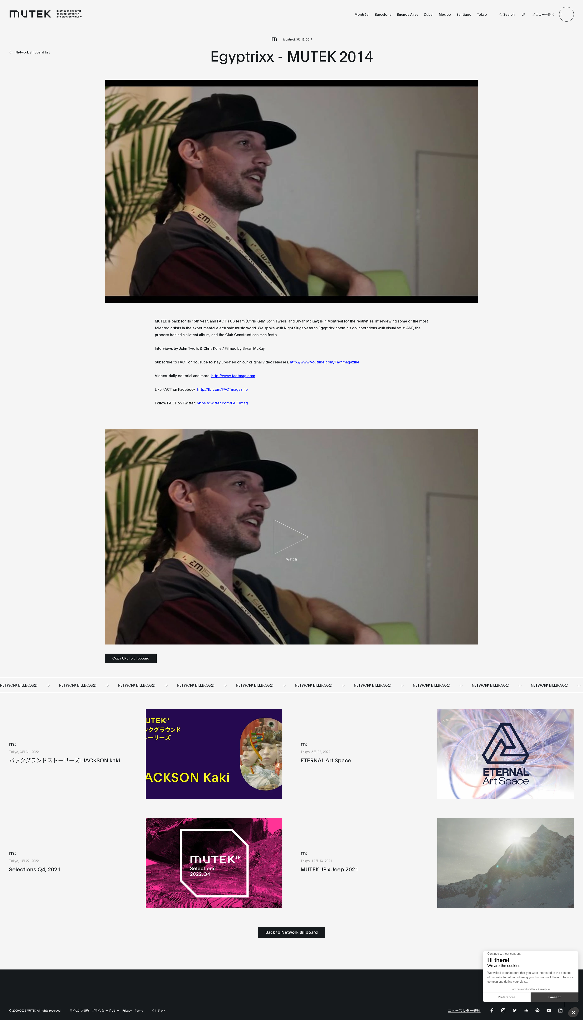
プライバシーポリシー (105, 1010)
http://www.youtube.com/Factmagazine (324, 361)
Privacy (127, 1010)
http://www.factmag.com (233, 375)
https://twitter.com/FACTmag (222, 402)
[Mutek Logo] (45, 16)
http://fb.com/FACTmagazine (222, 389)
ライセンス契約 (79, 1010)
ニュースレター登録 (464, 1010)
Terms (139, 1010)
